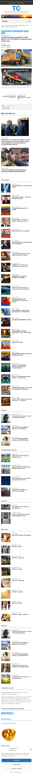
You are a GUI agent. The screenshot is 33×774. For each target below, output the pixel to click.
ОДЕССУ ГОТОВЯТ (17, 342)
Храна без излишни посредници (21, 535)
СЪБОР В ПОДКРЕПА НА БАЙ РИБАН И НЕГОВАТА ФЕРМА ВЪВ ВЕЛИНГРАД (13, 170)
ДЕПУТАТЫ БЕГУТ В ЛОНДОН (21, 231)
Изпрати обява (28, 1)
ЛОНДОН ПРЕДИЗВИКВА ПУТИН (21, 319)
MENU (5, 21)
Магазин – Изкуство (18, 558)
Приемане (17, 760)
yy (5, 43)
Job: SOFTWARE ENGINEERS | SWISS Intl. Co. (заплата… (20, 428)
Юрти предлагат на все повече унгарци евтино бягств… (21, 479)
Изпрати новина (20, 1)
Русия (26, 31)
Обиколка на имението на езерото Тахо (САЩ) (19, 490)
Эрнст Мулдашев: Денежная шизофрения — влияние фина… (21, 311)
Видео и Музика (6, 31)
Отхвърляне (16, 764)
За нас (7, 1)
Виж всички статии (8, 106)
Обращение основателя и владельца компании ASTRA (20, 666)
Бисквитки (12, 772)
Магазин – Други (17, 546)
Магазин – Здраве (17, 592)
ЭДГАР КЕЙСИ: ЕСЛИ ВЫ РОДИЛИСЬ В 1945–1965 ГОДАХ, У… (21, 332)
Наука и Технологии (17, 31)
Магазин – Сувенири (18, 580)
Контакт (3, 1)
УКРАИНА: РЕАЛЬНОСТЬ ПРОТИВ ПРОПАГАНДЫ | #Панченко (22, 388)
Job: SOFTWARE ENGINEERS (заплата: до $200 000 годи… (20, 439)
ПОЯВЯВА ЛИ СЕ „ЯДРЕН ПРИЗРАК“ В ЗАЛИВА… (19, 277)
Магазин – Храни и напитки (20, 614)
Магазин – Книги (17, 569)
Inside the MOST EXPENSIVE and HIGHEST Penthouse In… (21, 467)
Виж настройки (16, 768)
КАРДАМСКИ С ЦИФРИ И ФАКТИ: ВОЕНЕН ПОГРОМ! (22, 354)
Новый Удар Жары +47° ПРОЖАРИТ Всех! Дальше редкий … (20, 300)
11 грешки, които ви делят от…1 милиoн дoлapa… (21, 677)
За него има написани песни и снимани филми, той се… (21, 515)
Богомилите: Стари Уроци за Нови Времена (20, 507)
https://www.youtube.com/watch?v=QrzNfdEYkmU (15, 87)
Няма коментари (5, 45)
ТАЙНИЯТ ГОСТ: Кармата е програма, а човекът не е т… (20, 265)
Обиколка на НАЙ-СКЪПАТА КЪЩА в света (20, 456)
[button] (30, 749)
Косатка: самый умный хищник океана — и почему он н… (21, 377)
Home (2, 25)
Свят (3, 33)
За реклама (12, 1)
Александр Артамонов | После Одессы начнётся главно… (21, 254)
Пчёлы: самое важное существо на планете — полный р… (22, 399)
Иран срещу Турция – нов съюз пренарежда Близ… (21, 197)
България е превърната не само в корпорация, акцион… (21, 416)
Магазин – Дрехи (17, 603)
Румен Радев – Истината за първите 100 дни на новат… (20, 220)
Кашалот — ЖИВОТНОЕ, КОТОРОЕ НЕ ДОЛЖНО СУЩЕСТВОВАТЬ (19, 366)
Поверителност (18, 772)
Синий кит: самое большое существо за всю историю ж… (21, 288)
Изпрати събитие (12, 3)
